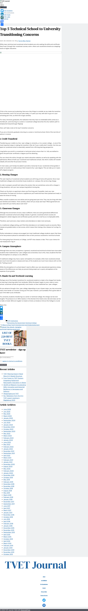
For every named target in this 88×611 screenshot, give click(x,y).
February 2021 (8, 460)
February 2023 (8, 438)
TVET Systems (7, 11)
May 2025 (6, 414)
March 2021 (7, 458)
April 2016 (6, 521)
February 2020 (8, 471)
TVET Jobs (6, 17)
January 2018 (7, 499)
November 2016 (8, 515)
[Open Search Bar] (1, 3)
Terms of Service (44, 595)
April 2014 (6, 541)
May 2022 (6, 444)
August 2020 (7, 466)
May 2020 (6, 469)
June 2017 (6, 506)
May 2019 (6, 480)
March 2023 (7, 436)
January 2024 (8, 425)
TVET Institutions (8, 13)
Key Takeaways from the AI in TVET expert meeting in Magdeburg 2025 (13, 398)
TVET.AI (5, 19)
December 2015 (8, 528)
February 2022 (8, 447)
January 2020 (8, 473)
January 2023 (8, 440)
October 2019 (8, 477)
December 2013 (8, 550)
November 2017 (8, 501)
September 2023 (9, 431)
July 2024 (6, 422)
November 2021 (8, 451)
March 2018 (7, 495)
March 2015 (7, 537)
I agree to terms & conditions (12, 361)
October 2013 (8, 554)
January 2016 (7, 526)
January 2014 (7, 548)
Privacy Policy (44, 591)
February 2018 (8, 497)
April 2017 (6, 508)
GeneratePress (25, 610)
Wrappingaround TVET (11, 394)
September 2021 (9, 453)
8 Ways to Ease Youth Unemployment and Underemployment (20, 325)
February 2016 (8, 523)
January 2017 (7, 513)
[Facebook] (31, 315)
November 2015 (8, 530)
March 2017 (7, 510)
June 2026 (7, 409)
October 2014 (8, 539)
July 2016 (6, 519)
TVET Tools (6, 15)
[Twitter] (31, 307)
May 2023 (6, 433)
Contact (44, 588)
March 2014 (7, 543)
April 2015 (6, 534)
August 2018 (7, 491)
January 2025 (8, 418)
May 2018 (6, 493)
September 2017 (9, 504)
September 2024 (9, 420)
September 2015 (9, 532)
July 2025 (6, 412)
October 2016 (8, 517)
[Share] (31, 318)
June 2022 (7, 442)
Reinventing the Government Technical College (22, 323)
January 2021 (7, 462)
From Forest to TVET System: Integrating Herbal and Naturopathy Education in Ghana (14, 380)
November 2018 (8, 486)
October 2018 (8, 488)
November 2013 (8, 552)
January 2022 (8, 449)
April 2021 (6, 455)
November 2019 (8, 475)
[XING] (31, 313)
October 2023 (8, 429)
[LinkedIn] (31, 310)
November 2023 (9, 427)
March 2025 (7, 416)
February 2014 (8, 545)
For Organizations (44, 584)
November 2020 (9, 464)
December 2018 (8, 484)
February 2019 (8, 482)
